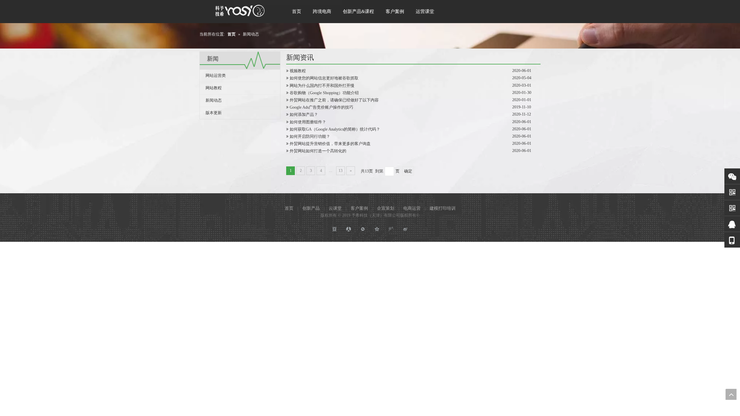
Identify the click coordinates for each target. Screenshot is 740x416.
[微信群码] (732, 208)
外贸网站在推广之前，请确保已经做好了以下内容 (334, 100)
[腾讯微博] (391, 229)
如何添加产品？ (304, 114)
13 (340, 170)
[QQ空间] (377, 229)
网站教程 (214, 88)
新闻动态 (214, 100)
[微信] (732, 176)
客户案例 (359, 208)
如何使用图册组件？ (308, 122)
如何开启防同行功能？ (310, 136)
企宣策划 (385, 208)
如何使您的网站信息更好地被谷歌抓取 (324, 78)
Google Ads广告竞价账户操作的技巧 (321, 107)
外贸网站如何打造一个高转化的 (318, 151)
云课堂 (335, 208)
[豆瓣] (334, 229)
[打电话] (732, 240)
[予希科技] (240, 10)
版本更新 (214, 113)
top (731, 394)
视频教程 (298, 71)
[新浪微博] (405, 229)
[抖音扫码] (732, 192)
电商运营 (412, 208)
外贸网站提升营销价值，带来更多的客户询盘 (330, 144)
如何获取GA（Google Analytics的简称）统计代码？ (335, 129)
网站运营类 (216, 75)
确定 (408, 171)
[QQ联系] (732, 224)
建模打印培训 (443, 208)
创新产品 (311, 208)
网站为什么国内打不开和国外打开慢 (322, 85)
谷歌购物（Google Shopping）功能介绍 (324, 93)
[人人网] (348, 229)
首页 (289, 208)
